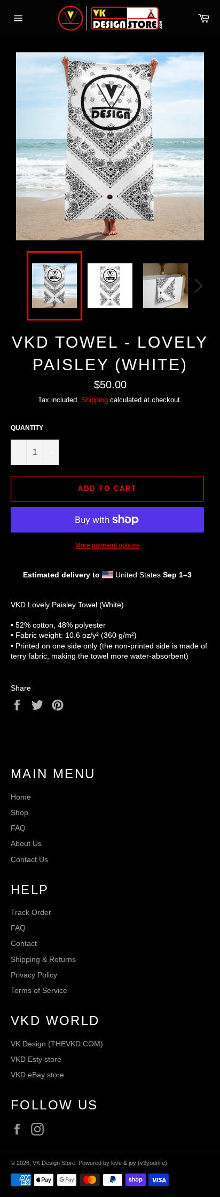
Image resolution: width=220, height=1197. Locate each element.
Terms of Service (39, 990)
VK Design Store (54, 1163)
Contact (24, 943)
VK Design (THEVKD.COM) (57, 1043)
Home (21, 797)
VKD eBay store (37, 1074)
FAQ (18, 828)
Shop (19, 812)
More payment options (107, 545)
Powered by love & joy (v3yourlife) (122, 1163)
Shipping (94, 400)
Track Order (31, 912)
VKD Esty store (36, 1059)
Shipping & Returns (43, 959)
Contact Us (29, 859)
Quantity (27, 428)
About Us (26, 843)
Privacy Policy (34, 975)
